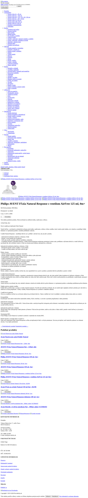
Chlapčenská (11, 133)
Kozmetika (10, 148)
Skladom (6, 164)
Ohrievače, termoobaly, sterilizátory (17, 142)
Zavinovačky (11, 97)
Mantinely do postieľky (14, 103)
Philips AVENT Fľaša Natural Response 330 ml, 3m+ (19, 357)
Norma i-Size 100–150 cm (15, 22)
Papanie (6, 134)
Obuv (5, 130)
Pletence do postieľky (13, 105)
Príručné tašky (11, 43)
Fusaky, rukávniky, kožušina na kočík (18, 40)
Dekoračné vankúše (13, 100)
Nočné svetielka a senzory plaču (16, 86)
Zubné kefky (11, 128)
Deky (9, 96)
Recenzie (3, 475)
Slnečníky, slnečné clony (14, 42)
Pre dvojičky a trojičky (14, 35)
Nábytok (6, 46)
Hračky (6, 66)
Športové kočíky (12, 31)
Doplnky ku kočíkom (13, 45)
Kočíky (6, 28)
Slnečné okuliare (12, 127)
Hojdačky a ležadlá (13, 68)
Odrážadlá (10, 74)
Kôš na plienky (12, 122)
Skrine (9, 59)
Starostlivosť (7, 111)
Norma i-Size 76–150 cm (14, 20)
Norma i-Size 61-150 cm (14, 23)
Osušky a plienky (12, 117)
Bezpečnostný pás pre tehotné (16, 156)
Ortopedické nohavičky (14, 125)
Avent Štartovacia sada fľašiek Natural (14, 337)
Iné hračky (10, 83)
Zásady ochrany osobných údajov (10, 469)
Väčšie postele (11, 54)
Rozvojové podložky (13, 73)
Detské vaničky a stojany (14, 116)
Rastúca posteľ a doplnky (14, 51)
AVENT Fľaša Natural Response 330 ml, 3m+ (17, 367)
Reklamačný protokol (6, 463)
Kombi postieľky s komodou (15, 48)
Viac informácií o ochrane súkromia (69, 496)
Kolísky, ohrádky (12, 62)
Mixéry (10, 145)
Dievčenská (11, 131)
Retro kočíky (11, 32)
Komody (10, 57)
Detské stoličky (12, 136)
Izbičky (10, 52)
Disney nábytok (12, 65)
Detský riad (11, 139)
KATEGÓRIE (4, 8)
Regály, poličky (12, 60)
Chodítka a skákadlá (13, 69)
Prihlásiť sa (4, 487)
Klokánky (10, 154)
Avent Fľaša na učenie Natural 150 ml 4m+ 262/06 (18, 387)
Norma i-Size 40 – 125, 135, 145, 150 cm (19, 17)
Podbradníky (11, 144)
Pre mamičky (7, 147)
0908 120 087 (4, 4)
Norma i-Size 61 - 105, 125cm (16, 18)
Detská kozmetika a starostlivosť (16, 114)
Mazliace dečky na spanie (14, 79)
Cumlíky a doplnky (13, 141)
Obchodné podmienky (7, 472)
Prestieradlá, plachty (13, 93)
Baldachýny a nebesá (13, 102)
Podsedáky (10, 26)
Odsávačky (11, 151)
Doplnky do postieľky (14, 107)
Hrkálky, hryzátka (12, 77)
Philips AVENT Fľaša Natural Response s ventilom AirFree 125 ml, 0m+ (26, 377)
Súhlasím (48, 496)
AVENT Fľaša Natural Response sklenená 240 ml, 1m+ (20, 397)
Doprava (3, 460)
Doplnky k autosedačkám (14, 25)
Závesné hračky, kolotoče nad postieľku (18, 71)
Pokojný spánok (12, 110)
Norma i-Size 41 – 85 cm (14, 14)
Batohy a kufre (12, 85)
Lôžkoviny (7, 90)
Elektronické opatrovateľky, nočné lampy (19, 153)
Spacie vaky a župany (13, 108)
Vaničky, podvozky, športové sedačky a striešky (20, 39)
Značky (6, 162)
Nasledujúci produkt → (22, 326)
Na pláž (10, 82)
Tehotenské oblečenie (13, 158)
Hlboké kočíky (12, 34)
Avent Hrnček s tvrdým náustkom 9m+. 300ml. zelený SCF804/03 (24, 407)
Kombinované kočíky (13, 29)
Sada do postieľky (12, 91)
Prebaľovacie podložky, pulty (16, 119)
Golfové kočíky (12, 37)
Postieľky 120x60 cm (13, 49)
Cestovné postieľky (13, 63)
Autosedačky (7, 12)
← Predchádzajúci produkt (8, 326)
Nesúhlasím (55, 496)
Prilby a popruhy (12, 88)
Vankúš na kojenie (13, 94)
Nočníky (10, 124)
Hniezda (10, 99)
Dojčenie (10, 159)
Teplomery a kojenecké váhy (15, 120)
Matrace (10, 56)
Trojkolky (10, 76)
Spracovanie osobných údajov (9, 466)
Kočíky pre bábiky (13, 80)
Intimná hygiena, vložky (14, 161)
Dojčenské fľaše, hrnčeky (14, 137)
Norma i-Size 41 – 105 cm (15, 15)
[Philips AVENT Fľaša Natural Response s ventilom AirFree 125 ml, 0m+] (9, 196)
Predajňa (6, 11)
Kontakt (3, 481)
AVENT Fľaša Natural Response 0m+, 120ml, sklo (18, 347)
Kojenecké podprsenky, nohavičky (17, 150)
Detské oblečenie (12, 113)
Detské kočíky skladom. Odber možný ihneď (13, 167)
